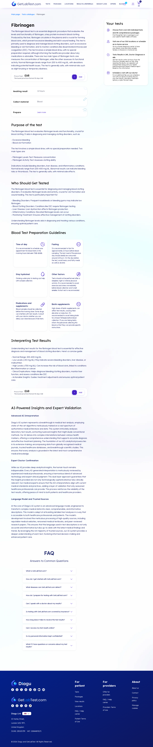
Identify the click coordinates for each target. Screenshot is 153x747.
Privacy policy (135, 699)
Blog (121, 4)
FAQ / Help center (79, 712)
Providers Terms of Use (109, 708)
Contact (135, 693)
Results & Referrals (85, 4)
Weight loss (101, 4)
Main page (15, 14)
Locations (69, 4)
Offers (113, 4)
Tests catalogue (28, 14)
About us (135, 688)
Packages (57, 4)
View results (79, 701)
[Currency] (26, 713)
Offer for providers (106, 693)
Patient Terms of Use (80, 720)
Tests (48, 4)
